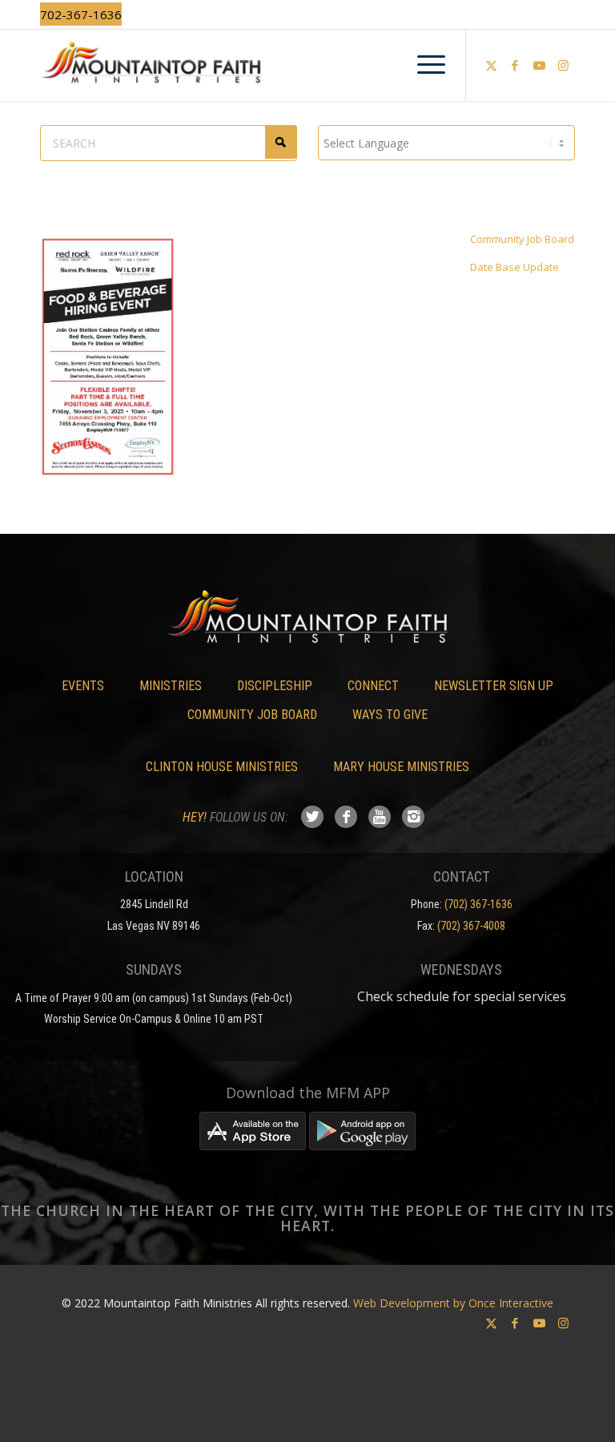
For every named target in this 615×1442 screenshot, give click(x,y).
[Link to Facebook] (515, 65)
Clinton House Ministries (222, 766)
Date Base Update (514, 267)
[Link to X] (491, 65)
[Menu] (423, 65)
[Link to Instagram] (563, 65)
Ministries (170, 685)
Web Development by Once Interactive (453, 1303)
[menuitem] (423, 65)
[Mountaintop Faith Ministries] (307, 65)
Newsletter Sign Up (493, 685)
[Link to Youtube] (539, 65)
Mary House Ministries (401, 766)
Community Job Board (522, 239)
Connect (373, 685)
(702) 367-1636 (478, 904)
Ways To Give (390, 714)
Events (83, 685)
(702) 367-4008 (471, 925)
